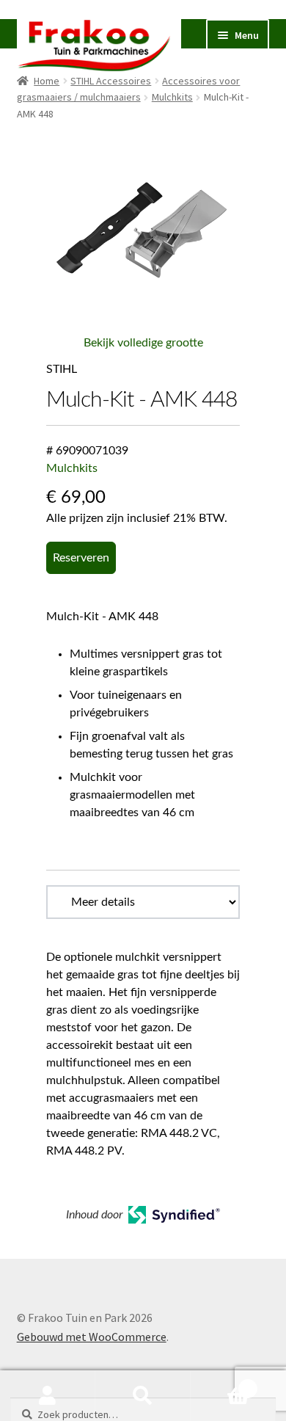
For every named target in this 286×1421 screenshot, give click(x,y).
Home (46, 80)
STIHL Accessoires (110, 80)
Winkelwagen (220, 1383)
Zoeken (143, 1396)
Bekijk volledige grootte (143, 343)
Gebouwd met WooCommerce (91, 1336)
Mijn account (47, 1396)
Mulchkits (172, 96)
